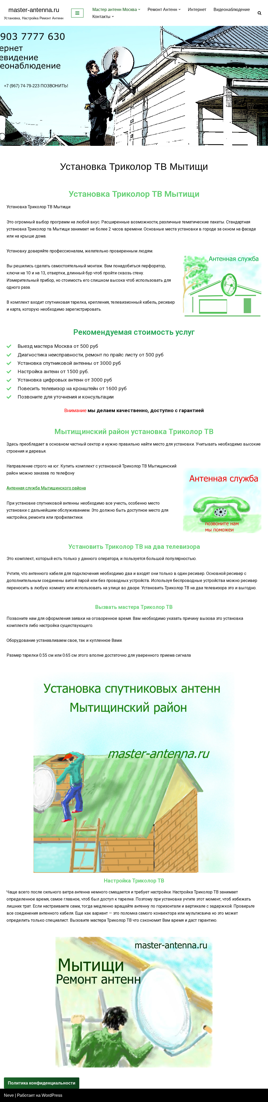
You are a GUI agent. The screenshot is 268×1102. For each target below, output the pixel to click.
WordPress (52, 1095)
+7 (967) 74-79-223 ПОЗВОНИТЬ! (36, 86)
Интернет (197, 9)
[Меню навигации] (77, 13)
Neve (9, 1095)
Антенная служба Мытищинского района (46, 488)
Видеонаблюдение (232, 9)
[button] (139, 9)
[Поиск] (259, 13)
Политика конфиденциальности (41, 1083)
